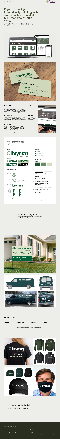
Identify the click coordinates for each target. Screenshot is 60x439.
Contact (31, 432)
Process (31, 429)
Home (31, 426)
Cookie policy (52, 434)
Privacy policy (47, 434)
